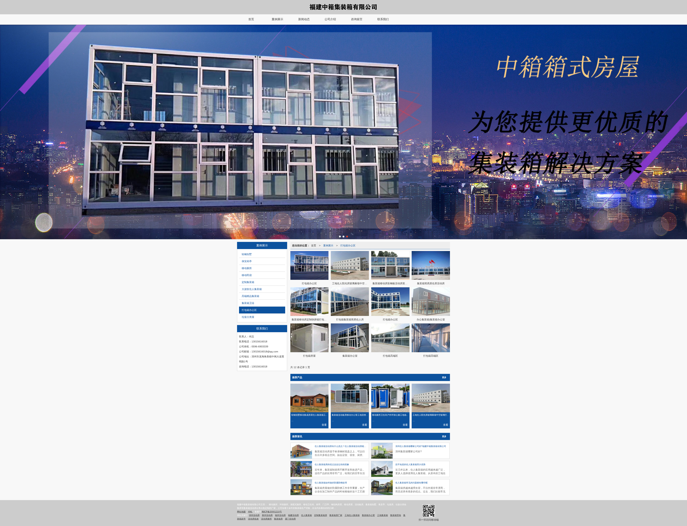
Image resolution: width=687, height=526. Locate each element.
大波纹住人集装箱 (252, 289)
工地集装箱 (382, 515)
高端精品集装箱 (250, 296)
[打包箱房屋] (309, 337)
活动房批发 (253, 519)
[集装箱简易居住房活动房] (431, 265)
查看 (324, 424)
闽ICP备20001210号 (272, 511)
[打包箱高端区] (390, 337)
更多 (444, 377)
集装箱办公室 (368, 515)
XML (250, 511)
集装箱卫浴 (248, 303)
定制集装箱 (248, 282)
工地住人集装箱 (352, 515)
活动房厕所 (266, 519)
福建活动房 (293, 515)
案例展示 (328, 245)
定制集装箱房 (320, 515)
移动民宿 (247, 275)
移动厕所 (247, 268)
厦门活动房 (290, 519)
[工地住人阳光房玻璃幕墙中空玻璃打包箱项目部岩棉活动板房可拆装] (350, 265)
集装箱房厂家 (335, 515)
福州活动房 (280, 515)
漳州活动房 (254, 515)
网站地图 (241, 511)
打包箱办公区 (249, 310)
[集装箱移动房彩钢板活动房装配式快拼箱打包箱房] (390, 265)
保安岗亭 (247, 261)
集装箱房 (278, 519)
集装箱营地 (395, 515)
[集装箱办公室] (350, 337)
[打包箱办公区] (309, 265)
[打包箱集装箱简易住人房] (350, 301)
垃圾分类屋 (248, 317)
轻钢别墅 (247, 254)
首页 (313, 245)
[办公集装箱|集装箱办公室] (431, 301)
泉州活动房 (267, 515)
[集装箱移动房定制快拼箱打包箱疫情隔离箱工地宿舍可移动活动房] (309, 301)
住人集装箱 (306, 515)
